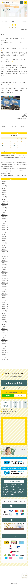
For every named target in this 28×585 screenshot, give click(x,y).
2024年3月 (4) (4, 245)
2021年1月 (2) (4, 328)
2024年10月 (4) (4, 230)
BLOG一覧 (14, 21)
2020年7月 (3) (4, 341)
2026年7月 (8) (4, 184)
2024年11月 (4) (4, 227)
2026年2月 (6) (4, 194)
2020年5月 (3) (4, 346)
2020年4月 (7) (4, 348)
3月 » (5, 151)
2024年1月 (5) (4, 249)
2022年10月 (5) (4, 282)
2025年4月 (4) (4, 216)
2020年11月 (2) (4, 333)
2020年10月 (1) (4, 335)
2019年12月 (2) (4, 357)
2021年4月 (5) (4, 322)
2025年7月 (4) (4, 210)
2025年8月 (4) (4, 208)
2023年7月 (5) (4, 262)
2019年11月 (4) (4, 359)
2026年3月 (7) (4, 192)
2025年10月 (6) (4, 203)
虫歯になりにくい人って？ (7, 173)
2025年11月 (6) (4, 201)
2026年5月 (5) (4, 188)
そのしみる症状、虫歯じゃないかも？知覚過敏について (14, 171)
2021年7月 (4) (4, 315)
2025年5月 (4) (4, 214)
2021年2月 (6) (4, 326)
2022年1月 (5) (4, 302)
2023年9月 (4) (4, 258)
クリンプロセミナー (14, 27)
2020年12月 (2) (4, 330)
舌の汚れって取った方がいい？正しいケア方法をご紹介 (14, 155)
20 (14, 145)
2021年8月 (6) (4, 313)
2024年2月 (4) (4, 247)
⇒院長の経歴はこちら (21, 119)
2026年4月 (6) (4, 190)
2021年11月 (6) (4, 306)
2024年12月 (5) (4, 225)
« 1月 (2, 151)
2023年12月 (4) (4, 251)
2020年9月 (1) (4, 337)
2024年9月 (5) (4, 232)
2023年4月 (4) (4, 269)
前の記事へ (4, 21)
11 (6, 143)
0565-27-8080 (15, 382)
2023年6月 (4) (4, 265)
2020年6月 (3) (4, 344)
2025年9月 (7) (4, 205)
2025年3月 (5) (4, 219)
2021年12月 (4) (4, 304)
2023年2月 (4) (4, 273)
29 (21, 147)
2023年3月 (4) (4, 271)
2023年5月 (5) (4, 267)
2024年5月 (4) (4, 240)
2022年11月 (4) (4, 280)
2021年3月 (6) (4, 324)
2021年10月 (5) (4, 309)
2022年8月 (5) (4, 287)
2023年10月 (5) (4, 256)
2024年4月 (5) (4, 243)
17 (2, 145)
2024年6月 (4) (4, 238)
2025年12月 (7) (4, 199)
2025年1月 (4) (4, 223)
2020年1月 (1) (4, 355)
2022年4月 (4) (4, 295)
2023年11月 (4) (4, 254)
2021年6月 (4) (4, 317)
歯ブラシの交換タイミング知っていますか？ (11, 160)
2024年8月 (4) (4, 234)
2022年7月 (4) (4, 289)
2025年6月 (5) (4, 212)
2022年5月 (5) (4, 293)
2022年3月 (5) (4, 298)
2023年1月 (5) (4, 276)
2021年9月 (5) (4, 311)
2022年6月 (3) (4, 291)
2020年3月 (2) (4, 350)
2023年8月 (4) (4, 260)
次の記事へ (23, 21)
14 (17, 143)
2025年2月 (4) (4, 221)
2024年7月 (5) (4, 236)
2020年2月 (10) (4, 352)
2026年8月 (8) (4, 181)
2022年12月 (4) (4, 278)
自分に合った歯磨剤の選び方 (7, 166)
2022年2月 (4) (4, 300)
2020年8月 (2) (4, 339)
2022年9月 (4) (4, 284)
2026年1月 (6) (4, 197)
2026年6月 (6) (4, 186)
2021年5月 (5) (4, 319)
